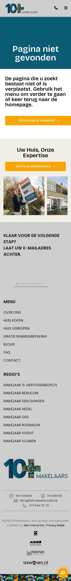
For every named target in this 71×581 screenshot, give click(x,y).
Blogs (9, 344)
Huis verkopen (16, 328)
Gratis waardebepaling (25, 336)
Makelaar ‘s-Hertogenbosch (30, 385)
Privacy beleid (55, 525)
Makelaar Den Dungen (23, 401)
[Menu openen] (63, 573)
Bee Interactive (34, 525)
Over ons (12, 312)
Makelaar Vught (18, 433)
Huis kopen (13, 320)
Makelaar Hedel (17, 409)
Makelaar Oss (16, 417)
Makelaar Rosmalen (21, 425)
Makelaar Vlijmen (19, 441)
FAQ (6, 352)
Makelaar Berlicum (20, 393)
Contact (11, 360)
